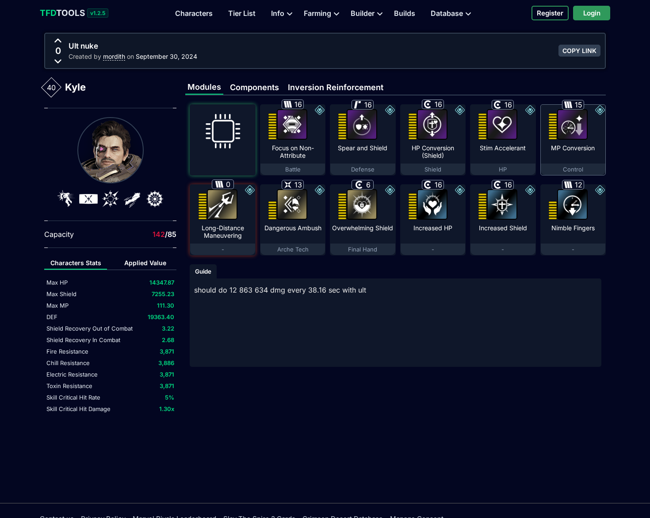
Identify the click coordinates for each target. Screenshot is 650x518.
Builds (404, 13)
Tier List (242, 13)
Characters (194, 13)
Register (550, 13)
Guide (203, 271)
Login (591, 13)
